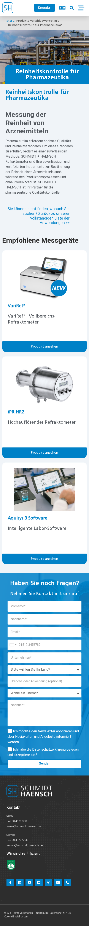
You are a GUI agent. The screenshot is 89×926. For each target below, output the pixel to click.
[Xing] (48, 882)
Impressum (41, 912)
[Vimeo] (39, 882)
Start (10, 20)
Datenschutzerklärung (49, 749)
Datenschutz (57, 912)
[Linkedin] (20, 882)
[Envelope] (58, 882)
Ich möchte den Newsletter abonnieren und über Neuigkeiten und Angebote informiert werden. (43, 736)
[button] (71, 7)
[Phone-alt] (67, 882)
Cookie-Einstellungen (16, 916)
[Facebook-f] (10, 882)
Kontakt (13, 807)
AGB (68, 912)
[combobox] (13, 645)
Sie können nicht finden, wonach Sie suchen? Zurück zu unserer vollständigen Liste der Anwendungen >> (39, 215)
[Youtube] (29, 882)
